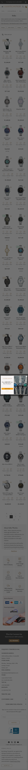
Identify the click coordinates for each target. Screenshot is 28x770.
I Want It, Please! (7, 388)
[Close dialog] (26, 376)
